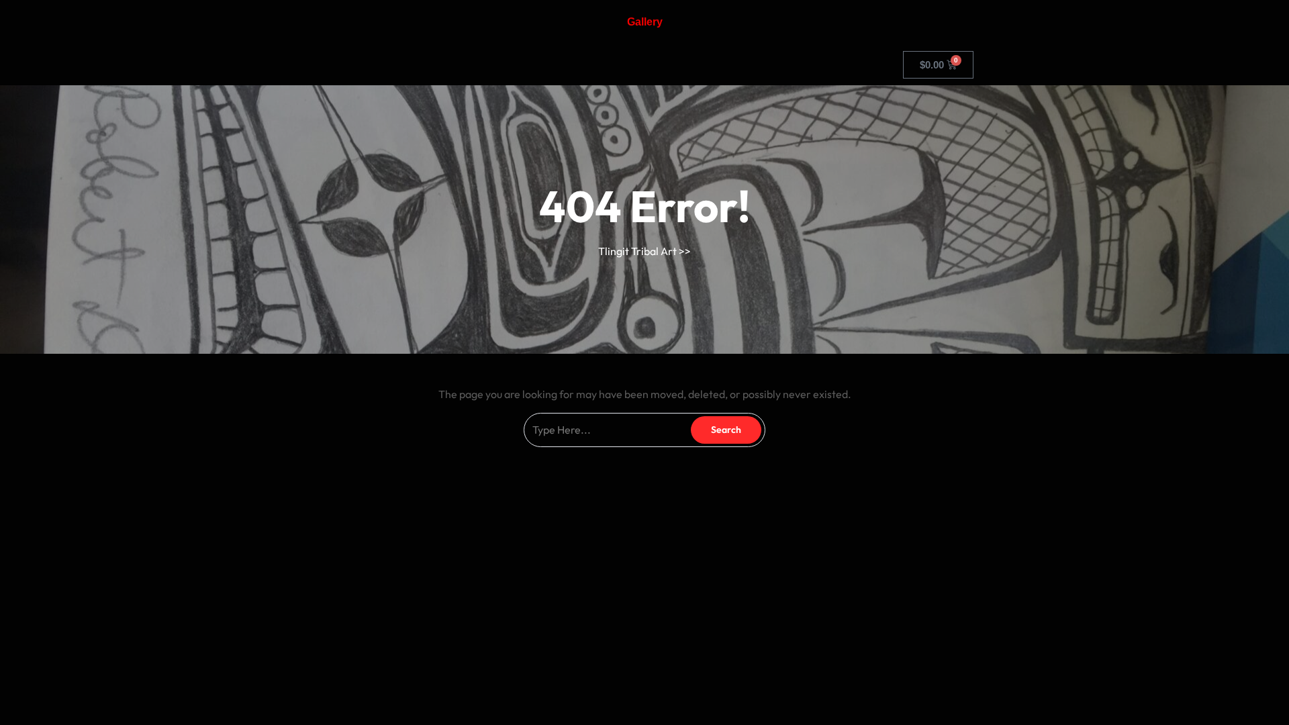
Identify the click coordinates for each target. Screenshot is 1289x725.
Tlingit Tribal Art (637, 251)
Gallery (645, 22)
